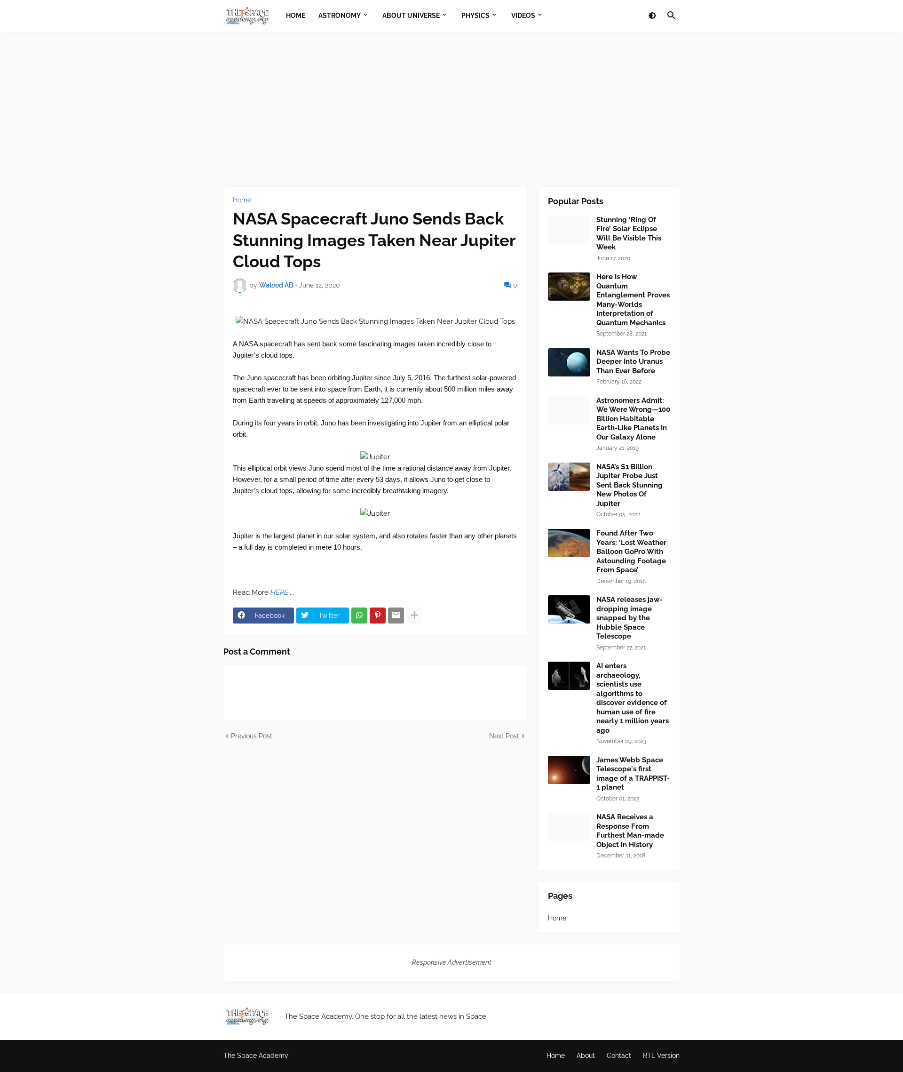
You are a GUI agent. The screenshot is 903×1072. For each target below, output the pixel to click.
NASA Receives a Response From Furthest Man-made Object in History (630, 831)
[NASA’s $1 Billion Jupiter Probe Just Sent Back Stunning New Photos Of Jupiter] (569, 477)
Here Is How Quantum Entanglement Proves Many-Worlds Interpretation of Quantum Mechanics (633, 299)
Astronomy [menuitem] (339, 15)
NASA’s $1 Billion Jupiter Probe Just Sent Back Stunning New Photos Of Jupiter (629, 485)
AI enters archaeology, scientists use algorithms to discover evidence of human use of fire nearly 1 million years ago (632, 698)
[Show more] (414, 616)
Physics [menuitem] (475, 15)
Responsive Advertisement (451, 962)
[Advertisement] (451, 110)
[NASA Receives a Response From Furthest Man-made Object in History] (569, 827)
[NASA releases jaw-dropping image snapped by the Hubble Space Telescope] (569, 609)
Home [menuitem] (295, 15)
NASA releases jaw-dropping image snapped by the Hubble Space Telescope (629, 617)
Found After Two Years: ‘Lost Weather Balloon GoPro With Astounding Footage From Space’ (631, 551)
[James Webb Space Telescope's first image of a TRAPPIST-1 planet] (569, 770)
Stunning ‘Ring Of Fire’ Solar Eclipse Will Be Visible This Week (628, 234)
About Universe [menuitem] (411, 15)
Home (242, 200)
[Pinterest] (378, 616)
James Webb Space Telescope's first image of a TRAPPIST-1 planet (633, 774)
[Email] (396, 616)
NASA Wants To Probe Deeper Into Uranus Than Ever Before (633, 361)
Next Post (504, 736)
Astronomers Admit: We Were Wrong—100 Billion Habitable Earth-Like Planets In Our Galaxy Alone (633, 418)
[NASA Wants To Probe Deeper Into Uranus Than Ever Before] (569, 362)
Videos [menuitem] (523, 15)
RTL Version (661, 1055)
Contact (619, 1055)
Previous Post (251, 736)
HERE (279, 592)
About (586, 1055)
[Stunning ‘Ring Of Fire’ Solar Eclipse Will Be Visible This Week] (569, 230)
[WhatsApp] (359, 616)
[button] (652, 16)
